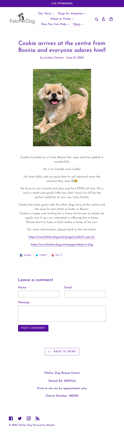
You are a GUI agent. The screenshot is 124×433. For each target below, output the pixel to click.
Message (24, 302)
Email (68, 287)
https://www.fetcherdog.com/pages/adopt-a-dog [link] (62, 244)
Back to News (64, 351)
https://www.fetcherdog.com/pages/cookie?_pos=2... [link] (62, 237)
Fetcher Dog (25, 425)
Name (22, 287)
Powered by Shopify (44, 425)
